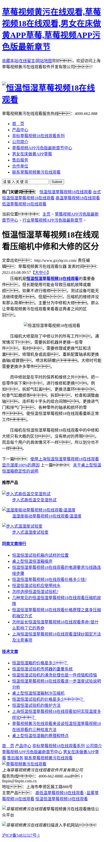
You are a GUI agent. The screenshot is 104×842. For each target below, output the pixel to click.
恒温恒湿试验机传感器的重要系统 (42, 669)
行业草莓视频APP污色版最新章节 (52, 220)
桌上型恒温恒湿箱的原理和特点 (40, 736)
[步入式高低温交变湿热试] (26, 494)
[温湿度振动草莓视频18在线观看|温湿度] (38, 510)
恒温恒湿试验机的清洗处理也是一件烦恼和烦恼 (54, 675)
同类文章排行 (14, 544)
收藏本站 (10, 61)
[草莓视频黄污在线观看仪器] (24, 764)
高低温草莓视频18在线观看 (59, 793)
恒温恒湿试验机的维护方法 (36, 705)
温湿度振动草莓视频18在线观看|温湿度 (47, 516)
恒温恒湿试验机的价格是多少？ (48, 699)
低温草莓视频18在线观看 (24, 204)
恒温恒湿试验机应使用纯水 (36, 585)
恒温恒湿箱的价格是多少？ (40, 663)
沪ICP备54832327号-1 (21, 835)
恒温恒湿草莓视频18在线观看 (65, 192)
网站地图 (44, 61)
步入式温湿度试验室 (30, 532)
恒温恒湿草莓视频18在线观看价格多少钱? (49, 579)
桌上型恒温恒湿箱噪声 (32, 561)
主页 (46, 214)
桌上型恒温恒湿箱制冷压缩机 (38, 693)
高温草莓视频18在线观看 (78, 198)
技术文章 (10, 651)
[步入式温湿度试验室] (22, 526)
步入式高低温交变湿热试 (34, 500)
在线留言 (27, 61)
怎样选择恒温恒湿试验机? (35, 592)
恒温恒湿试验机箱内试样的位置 (40, 555)
